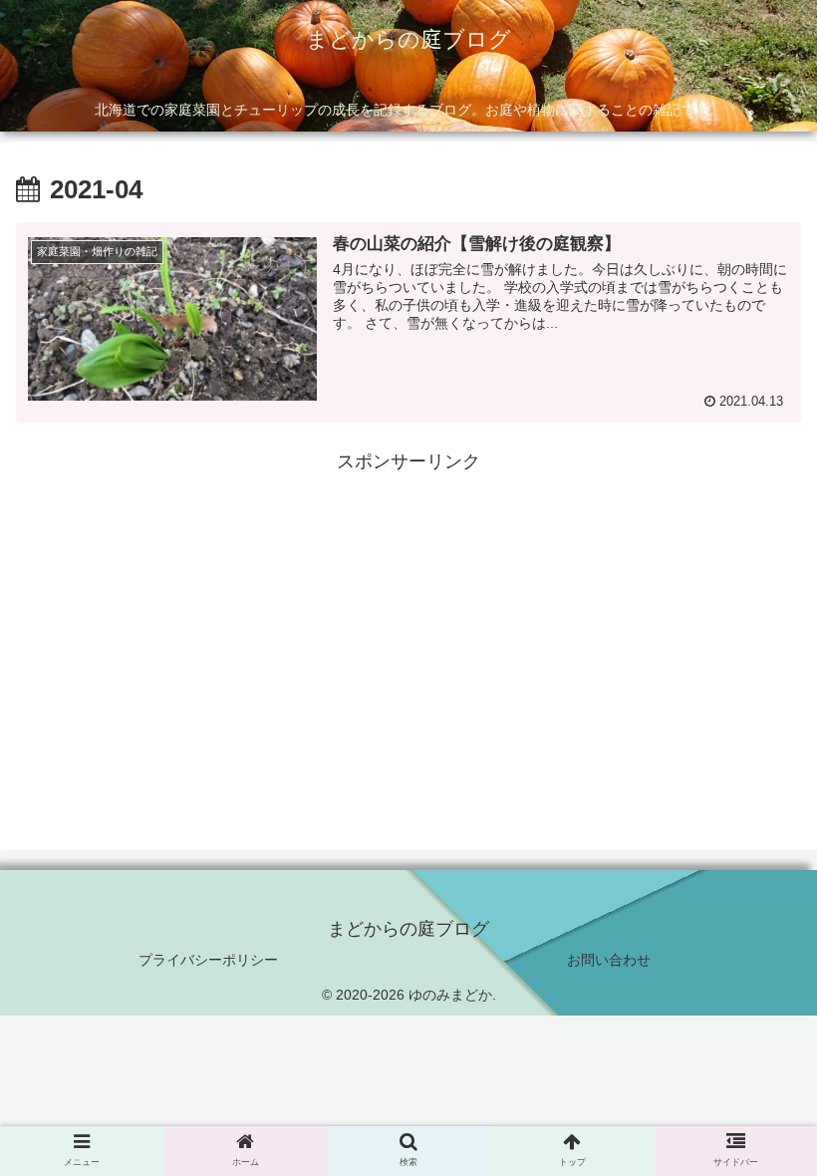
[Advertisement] (408, 617)
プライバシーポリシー (208, 960)
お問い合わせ (609, 960)
